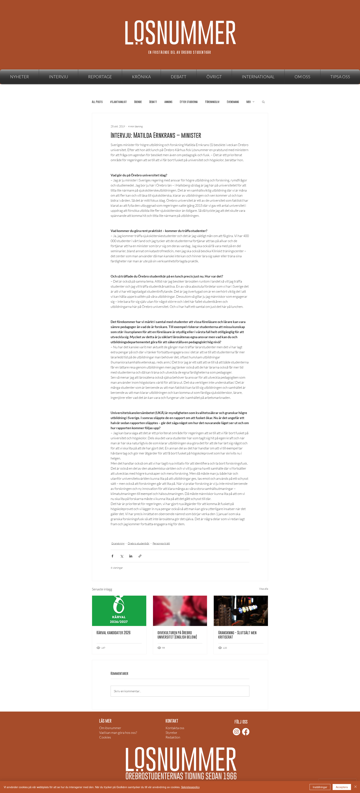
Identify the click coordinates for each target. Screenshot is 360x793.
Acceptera (342, 787)
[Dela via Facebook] (112, 556)
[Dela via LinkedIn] (131, 556)
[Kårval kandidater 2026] (119, 611)
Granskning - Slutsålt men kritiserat (237, 634)
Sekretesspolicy (190, 787)
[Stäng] (355, 787)
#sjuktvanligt (118, 101)
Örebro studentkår (138, 543)
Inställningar (320, 787)
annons (168, 101)
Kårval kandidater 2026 (113, 632)
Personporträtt (161, 543)
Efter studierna (189, 101)
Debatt (153, 101)
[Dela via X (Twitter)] (121, 556)
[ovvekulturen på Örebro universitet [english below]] (180, 611)
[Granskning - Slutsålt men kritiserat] (241, 611)
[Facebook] (245, 731)
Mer (248, 101)
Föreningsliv (212, 101)
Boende (138, 101)
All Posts (97, 101)
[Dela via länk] (140, 556)
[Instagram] (236, 731)
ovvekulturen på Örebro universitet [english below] (177, 634)
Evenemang (233, 101)
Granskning (117, 543)
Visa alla (263, 588)
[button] (214, 76)
